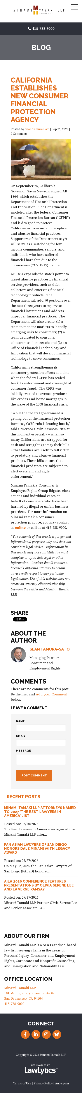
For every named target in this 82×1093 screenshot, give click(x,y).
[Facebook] (25, 1034)
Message (23, 750)
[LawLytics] (41, 1069)
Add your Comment (51, 694)
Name (20, 721)
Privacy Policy (43, 1084)
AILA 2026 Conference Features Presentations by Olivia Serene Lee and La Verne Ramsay (39, 885)
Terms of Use (22, 1084)
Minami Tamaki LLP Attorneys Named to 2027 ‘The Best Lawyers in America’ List (40, 812)
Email (21, 735)
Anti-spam (62, 1084)
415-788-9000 (43, 28)
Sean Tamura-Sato (37, 129)
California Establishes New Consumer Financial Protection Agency (40, 100)
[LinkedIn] (35, 1034)
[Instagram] (46, 1034)
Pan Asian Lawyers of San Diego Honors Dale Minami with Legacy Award (37, 848)
